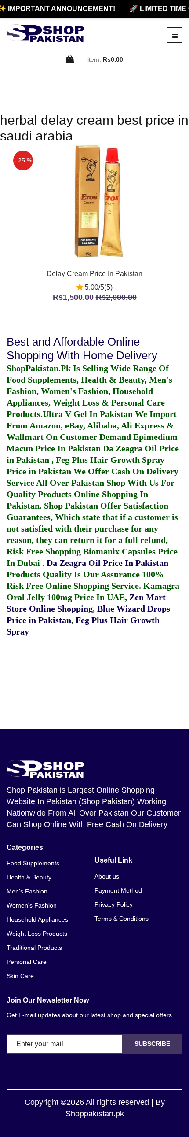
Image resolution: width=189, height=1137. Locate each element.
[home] (45, 33)
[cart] (70, 59)
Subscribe (152, 1043)
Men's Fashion (27, 891)
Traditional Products (34, 947)
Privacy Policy (113, 904)
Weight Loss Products (37, 933)
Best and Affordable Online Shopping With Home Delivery (82, 348)
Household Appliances (37, 919)
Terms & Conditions (121, 918)
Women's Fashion (32, 905)
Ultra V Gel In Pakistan (88, 414)
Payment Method (118, 890)
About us (106, 876)
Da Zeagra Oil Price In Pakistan (107, 563)
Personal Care (27, 961)
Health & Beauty (29, 877)
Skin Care (20, 975)
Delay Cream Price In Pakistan (94, 273)
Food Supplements (33, 863)
